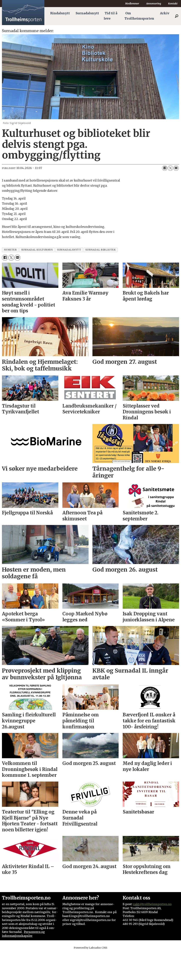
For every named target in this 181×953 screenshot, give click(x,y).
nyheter (10, 249)
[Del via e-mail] (176, 168)
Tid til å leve (110, 15)
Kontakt (172, 3)
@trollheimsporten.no (155, 904)
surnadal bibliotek (100, 249)
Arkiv (164, 13)
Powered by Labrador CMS (90, 947)
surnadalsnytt (69, 249)
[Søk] (176, 16)
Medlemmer (132, 3)
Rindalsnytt (60, 13)
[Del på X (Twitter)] (170, 168)
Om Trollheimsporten (139, 15)
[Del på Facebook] (164, 168)
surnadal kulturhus (37, 249)
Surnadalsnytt (87, 13)
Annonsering (153, 3)
